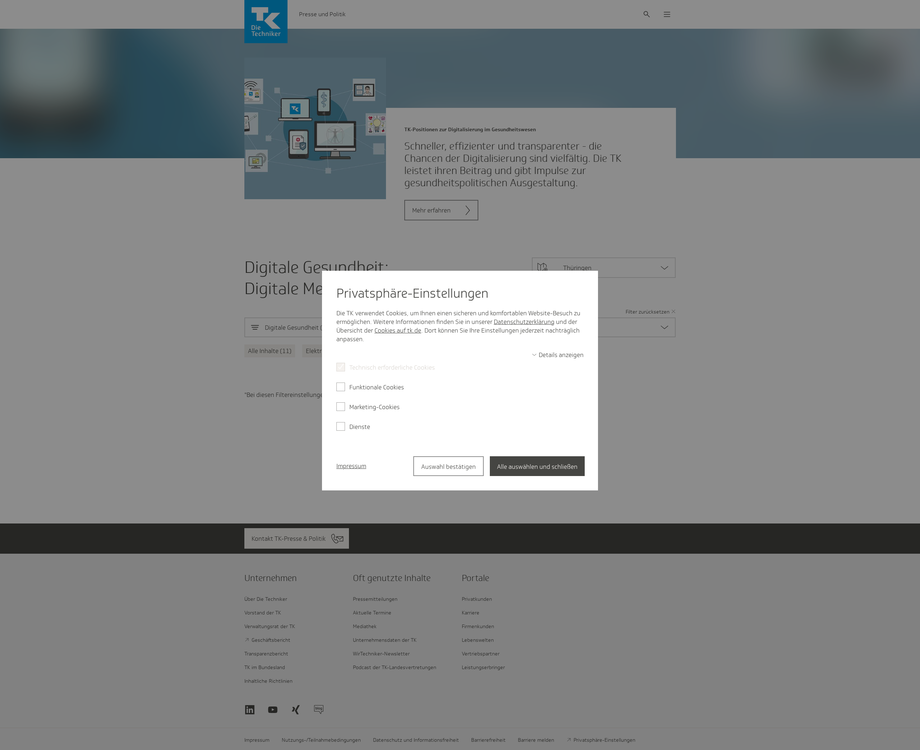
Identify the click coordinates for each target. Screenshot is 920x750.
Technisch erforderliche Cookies (392, 367)
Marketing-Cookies (374, 407)
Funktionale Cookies (376, 387)
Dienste (359, 427)
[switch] (558, 355)
